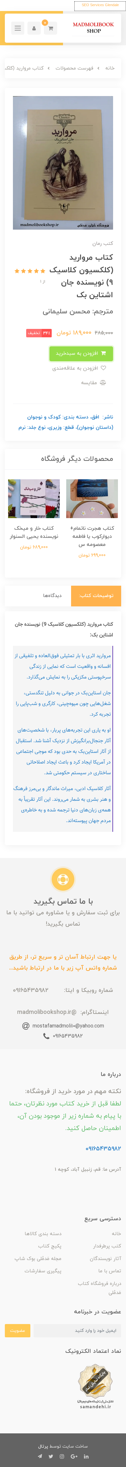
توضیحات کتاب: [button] (96, 595)
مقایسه (90, 382)
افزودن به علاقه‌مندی (76, 368)
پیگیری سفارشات (43, 1271)
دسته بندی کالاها (43, 1234)
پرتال (43, 1446)
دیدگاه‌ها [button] (52, 595)
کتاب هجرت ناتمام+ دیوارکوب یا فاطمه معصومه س (92, 536)
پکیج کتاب (49, 1246)
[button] (50, 28)
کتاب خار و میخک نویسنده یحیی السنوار (34, 532)
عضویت (17, 1331)
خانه (116, 1234)
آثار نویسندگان (105, 1258)
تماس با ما (109, 1271)
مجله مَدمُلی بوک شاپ (38, 1258)
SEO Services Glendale (100, 5)
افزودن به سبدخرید (78, 353)
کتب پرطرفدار (107, 1246)
